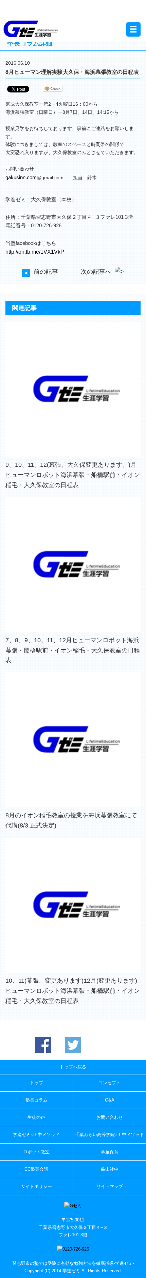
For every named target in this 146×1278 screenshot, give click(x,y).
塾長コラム (36, 1100)
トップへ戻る (73, 1066)
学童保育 (109, 1151)
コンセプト (109, 1082)
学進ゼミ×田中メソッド (36, 1134)
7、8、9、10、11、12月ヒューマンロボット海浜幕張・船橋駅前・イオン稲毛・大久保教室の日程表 (72, 650)
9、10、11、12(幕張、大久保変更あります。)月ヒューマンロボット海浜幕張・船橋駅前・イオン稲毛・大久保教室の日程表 (72, 474)
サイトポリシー (36, 1186)
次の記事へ (96, 271)
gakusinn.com (21, 177)
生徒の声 (36, 1117)
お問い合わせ (109, 1117)
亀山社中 (109, 1169)
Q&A (109, 1100)
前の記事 (46, 271)
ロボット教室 (36, 1151)
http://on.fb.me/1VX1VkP (34, 252)
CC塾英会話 (36, 1169)
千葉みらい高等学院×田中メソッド (109, 1134)
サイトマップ (109, 1186)
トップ (36, 1082)
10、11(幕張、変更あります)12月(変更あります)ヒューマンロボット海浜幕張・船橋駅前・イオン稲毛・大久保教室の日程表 (72, 990)
